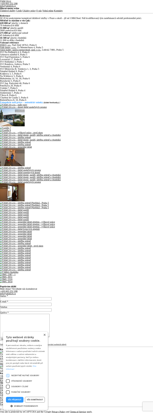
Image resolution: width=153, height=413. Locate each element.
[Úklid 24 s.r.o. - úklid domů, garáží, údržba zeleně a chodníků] (76, 135)
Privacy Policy (58, 411)
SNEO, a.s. (5, 45)
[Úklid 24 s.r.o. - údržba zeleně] (76, 137)
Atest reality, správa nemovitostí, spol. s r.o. (20, 50)
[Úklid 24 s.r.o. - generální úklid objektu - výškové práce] (76, 222)
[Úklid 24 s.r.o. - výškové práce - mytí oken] (76, 133)
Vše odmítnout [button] (35, 399)
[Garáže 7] (76, 128)
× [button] (44, 335)
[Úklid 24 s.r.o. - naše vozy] (76, 105)
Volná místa (47, 10)
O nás (39, 10)
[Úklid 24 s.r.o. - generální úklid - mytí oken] (76, 246)
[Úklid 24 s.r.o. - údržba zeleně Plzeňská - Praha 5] (76, 203)
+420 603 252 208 (8, 3)
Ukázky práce (29, 10)
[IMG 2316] (76, 279)
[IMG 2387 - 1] (76, 274)
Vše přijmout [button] (15, 399)
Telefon (3, 307)
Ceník (19, 10)
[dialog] (25, 371)
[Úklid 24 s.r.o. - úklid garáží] (76, 210)
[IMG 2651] (76, 277)
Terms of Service (78, 411)
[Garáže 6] (76, 130)
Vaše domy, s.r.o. (8, 47)
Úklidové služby (8, 10)
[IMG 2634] (76, 282)
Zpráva (4, 312)
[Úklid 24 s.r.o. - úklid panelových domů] (76, 172)
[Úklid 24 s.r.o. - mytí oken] (76, 192)
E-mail (4, 301)
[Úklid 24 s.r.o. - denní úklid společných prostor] (76, 107)
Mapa (2, 363)
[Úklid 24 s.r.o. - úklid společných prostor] (76, 157)
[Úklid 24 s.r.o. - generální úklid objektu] (76, 117)
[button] (25, 405)
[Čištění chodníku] (76, 272)
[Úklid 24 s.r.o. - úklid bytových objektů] (76, 229)
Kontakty (58, 10)
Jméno (4, 296)
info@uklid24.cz (8, 6)
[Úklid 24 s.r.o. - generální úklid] (76, 147)
